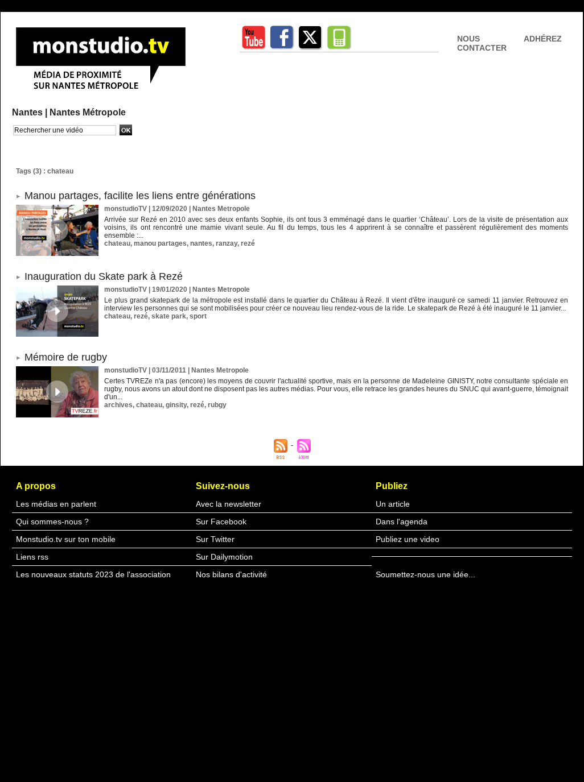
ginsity (176, 405)
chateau (117, 243)
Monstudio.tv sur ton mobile (66, 539)
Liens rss (32, 556)
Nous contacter (482, 43)
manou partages (160, 243)
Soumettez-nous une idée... (425, 574)
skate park (168, 316)
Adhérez (543, 38)
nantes (201, 243)
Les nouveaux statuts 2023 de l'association (93, 574)
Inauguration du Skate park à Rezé (103, 276)
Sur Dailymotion (224, 556)
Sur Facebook (221, 521)
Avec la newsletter (228, 503)
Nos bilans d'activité (231, 574)
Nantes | (31, 112)
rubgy (217, 405)
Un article (393, 503)
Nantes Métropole (88, 112)
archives (118, 405)
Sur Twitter (215, 539)
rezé (248, 243)
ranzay (226, 243)
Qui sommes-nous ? (52, 521)
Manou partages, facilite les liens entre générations (140, 195)
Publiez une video (407, 539)
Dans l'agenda (401, 521)
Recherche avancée (41, 141)
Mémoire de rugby (65, 357)
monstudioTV (125, 209)
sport (198, 316)
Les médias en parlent (56, 503)
